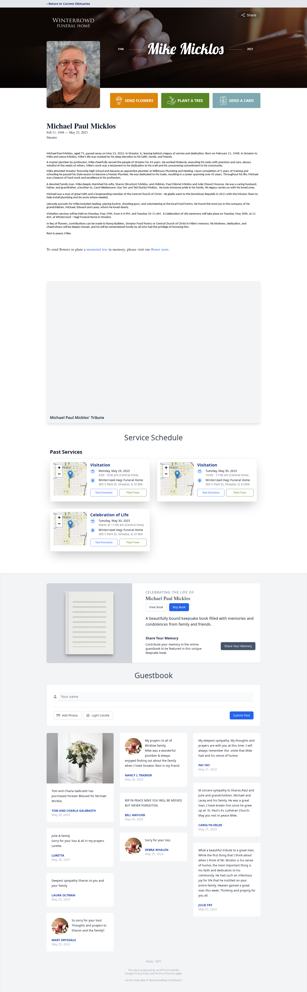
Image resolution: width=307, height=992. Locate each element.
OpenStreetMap (158, 980)
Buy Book (179, 607)
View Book (156, 607)
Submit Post (241, 715)
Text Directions (104, 492)
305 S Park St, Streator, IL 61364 (120, 484)
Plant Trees (133, 492)
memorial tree (97, 249)
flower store (160, 249)
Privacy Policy (142, 973)
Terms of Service (165, 973)
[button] (70, 474)
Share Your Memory (238, 646)
